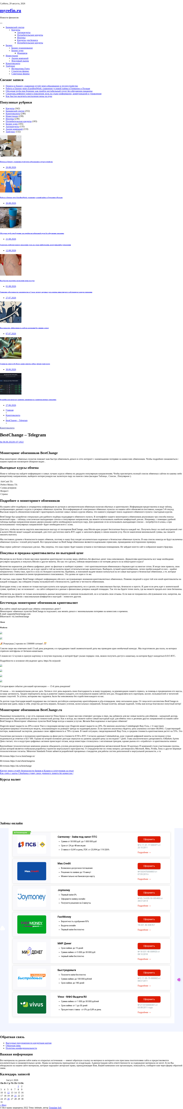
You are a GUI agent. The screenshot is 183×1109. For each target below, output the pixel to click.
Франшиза (22, 53)
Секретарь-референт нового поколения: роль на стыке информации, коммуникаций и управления (53, 93)
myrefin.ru (10, 10)
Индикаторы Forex (20, 68)
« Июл (3, 1105)
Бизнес (9, 45)
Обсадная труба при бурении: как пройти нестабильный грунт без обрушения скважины (49, 91)
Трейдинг (10, 66)
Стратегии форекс (20, 71)
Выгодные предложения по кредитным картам (28, 1043)
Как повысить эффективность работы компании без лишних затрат (24, 328)
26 (8, 1099)
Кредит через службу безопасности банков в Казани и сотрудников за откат (37, 770)
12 (8, 1092)
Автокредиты (23, 32)
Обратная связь (13, 1045)
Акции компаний (19, 58)
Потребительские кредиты (30, 35)
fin (1, 442)
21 (15, 1096)
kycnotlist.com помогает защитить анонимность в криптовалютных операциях (28, 399)
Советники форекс (20, 74)
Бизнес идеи (17, 50)
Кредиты (15, 30)
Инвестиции (12, 55)
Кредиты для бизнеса (27, 40)
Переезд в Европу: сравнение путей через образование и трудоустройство (42, 86)
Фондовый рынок (20, 61)
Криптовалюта (13, 63)
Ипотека (21, 37)
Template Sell (55, 1107)
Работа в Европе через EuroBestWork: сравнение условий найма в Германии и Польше (48, 88)
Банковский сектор (15, 27)
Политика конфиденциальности (21, 1048)
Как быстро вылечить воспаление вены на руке (29, 96)
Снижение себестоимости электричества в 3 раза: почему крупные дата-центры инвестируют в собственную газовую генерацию (46, 292)
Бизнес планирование (22, 48)
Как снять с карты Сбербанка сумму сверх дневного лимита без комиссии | (36, 773)
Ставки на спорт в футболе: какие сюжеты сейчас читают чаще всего (25, 364)
